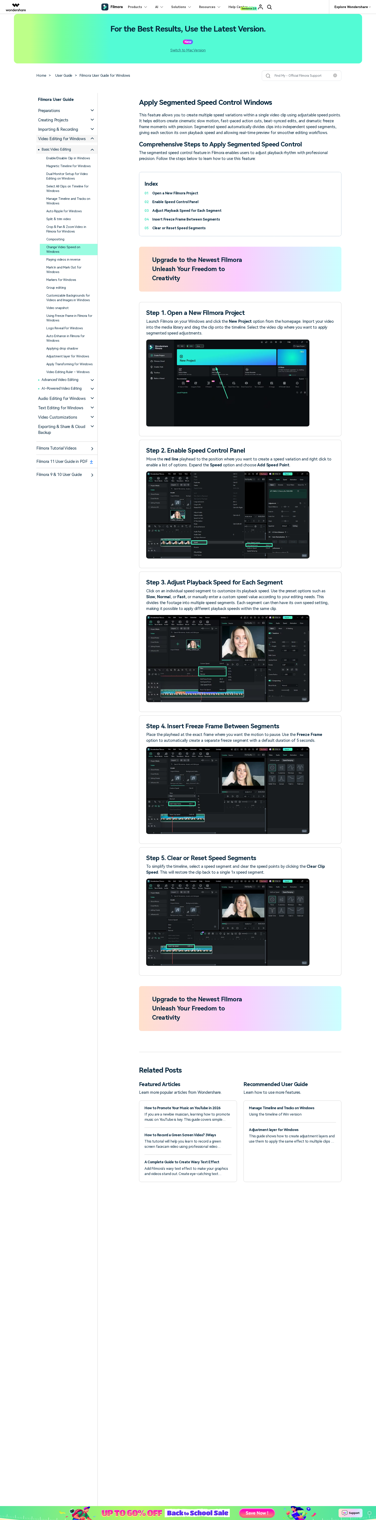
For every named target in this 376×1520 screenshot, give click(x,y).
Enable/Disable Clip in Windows (68, 158)
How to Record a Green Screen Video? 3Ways (180, 1135)
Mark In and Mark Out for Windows (63, 270)
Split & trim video (58, 219)
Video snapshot (57, 308)
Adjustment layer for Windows (67, 356)
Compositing (55, 239)
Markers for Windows (61, 280)
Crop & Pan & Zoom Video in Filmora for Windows (66, 229)
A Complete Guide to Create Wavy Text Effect (181, 1162)
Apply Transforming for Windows (69, 364)
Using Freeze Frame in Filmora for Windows (69, 318)
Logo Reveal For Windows (64, 328)
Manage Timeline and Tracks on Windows (68, 201)
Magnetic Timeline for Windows (68, 166)
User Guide (63, 75)
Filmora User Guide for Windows (104, 75)
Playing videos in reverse (63, 259)
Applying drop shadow (62, 348)
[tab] (66, 110)
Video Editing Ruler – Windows (68, 372)
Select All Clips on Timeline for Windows (67, 189)
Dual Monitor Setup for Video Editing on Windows (67, 176)
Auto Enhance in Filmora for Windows (65, 338)
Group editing (56, 287)
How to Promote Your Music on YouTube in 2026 (182, 1108)
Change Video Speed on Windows (63, 249)
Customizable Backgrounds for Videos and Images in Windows (68, 298)
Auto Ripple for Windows (64, 211)
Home (41, 75)
